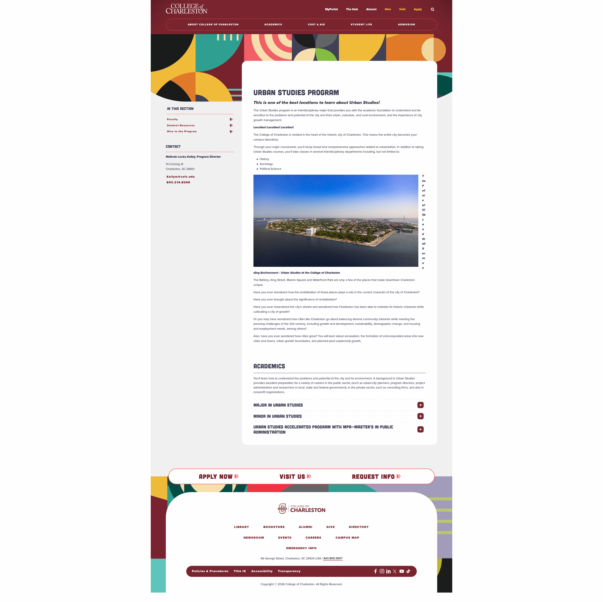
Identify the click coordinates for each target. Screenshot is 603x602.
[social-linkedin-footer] (388, 572)
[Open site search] (432, 9)
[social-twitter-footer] (395, 572)
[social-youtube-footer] (401, 572)
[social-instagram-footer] (382, 572)
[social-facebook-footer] (375, 572)
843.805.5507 (332, 558)
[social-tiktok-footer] (408, 572)
